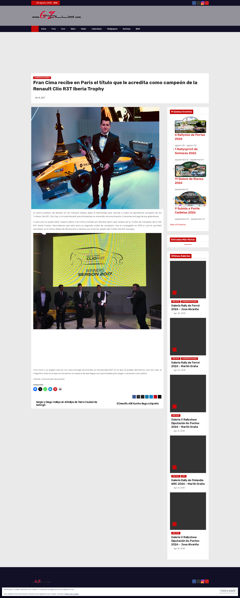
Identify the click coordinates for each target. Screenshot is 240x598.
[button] (208, 28)
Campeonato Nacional (42, 78)
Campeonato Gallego (189, 301)
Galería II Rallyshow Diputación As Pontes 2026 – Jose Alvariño (185, 541)
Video (83, 29)
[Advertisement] (120, 50)
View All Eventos (178, 224)
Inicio (43, 29)
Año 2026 (175, 301)
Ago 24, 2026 (180, 370)
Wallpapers (112, 29)
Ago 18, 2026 (179, 548)
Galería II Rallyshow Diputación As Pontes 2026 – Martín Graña (185, 423)
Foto (54, 29)
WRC (183, 476)
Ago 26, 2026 (180, 313)
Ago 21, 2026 (179, 431)
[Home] (35, 29)
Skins (73, 29)
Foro (63, 29)
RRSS (138, 29)
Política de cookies (71, 594)
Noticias (126, 29)
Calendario (97, 29)
